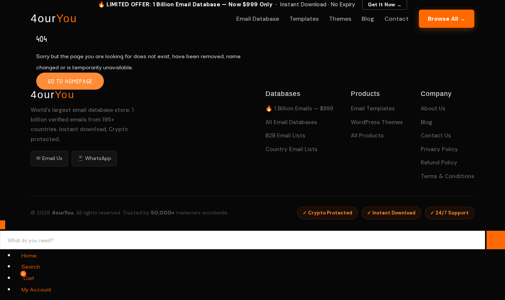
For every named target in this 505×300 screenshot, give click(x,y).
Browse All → (446, 19)
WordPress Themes (377, 122)
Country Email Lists (291, 149)
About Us (433, 108)
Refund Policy (439, 162)
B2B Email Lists (285, 135)
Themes (340, 19)
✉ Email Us (49, 158)
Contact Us (436, 135)
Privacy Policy (439, 149)
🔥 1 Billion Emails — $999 (299, 108)
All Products (367, 135)
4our (54, 18)
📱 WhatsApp (94, 158)
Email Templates (373, 108)
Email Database (257, 19)
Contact (396, 19)
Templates (304, 19)
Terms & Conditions (447, 176)
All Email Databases (291, 122)
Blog (368, 19)
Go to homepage (70, 81)
